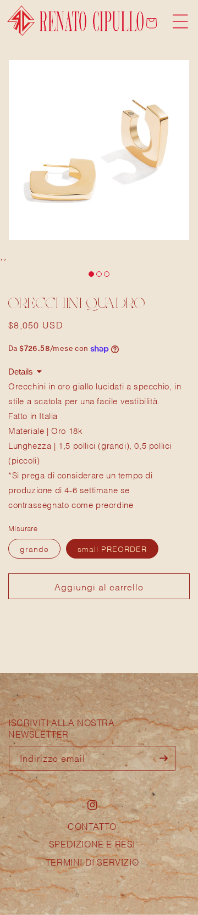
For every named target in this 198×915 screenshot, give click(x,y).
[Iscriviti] (163, 758)
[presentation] (1, 258)
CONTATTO (92, 825)
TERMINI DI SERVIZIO (92, 861)
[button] (180, 21)
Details (20, 371)
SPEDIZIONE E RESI (92, 843)
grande (34, 548)
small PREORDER (112, 548)
